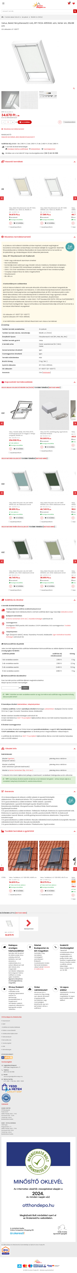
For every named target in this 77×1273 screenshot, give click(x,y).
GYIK (3, 1046)
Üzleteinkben (35, 149)
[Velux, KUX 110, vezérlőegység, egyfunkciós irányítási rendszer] (54, 410)
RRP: (3, 112)
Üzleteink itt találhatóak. (42, 968)
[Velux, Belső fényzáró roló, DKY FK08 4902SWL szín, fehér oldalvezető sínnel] (54, 549)
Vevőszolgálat (6, 1043)
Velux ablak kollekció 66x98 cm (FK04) (17, 387)
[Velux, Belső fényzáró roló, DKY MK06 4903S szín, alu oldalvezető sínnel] (23, 481)
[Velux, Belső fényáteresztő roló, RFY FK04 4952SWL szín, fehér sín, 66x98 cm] (23, 186)
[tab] (38, 161)
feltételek (46, 372)
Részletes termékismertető (14, 129)
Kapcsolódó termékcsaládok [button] (18, 382)
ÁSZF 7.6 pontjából (24, 718)
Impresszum (6, 1021)
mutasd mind (54, 387)
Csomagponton (49, 149)
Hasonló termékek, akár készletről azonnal (17, 137)
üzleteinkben (49, 709)
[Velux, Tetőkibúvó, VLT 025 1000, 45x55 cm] (23, 856)
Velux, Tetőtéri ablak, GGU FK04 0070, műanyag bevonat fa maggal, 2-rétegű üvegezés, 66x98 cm (22, 433)
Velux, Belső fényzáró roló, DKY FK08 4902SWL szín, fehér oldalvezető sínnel (53, 572)
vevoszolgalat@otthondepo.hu (13, 1076)
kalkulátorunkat (66, 612)
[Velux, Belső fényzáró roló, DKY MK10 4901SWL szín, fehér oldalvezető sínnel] (54, 481)
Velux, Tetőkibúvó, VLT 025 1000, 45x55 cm (23, 877)
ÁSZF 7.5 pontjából (29, 736)
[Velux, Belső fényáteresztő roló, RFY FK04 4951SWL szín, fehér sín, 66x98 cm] (9, 923)
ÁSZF (3, 1024)
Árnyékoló (25, 17)
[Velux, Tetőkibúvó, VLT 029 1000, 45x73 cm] (54, 856)
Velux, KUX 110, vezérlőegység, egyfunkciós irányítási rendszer (54, 433)
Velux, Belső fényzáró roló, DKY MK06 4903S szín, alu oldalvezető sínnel (21, 503)
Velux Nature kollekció (11, 458)
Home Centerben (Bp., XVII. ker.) (21, 770)
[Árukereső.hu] (6, 1098)
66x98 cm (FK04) (37, 17)
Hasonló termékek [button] (14, 161)
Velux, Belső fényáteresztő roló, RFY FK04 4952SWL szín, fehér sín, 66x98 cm (22, 209)
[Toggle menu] (3, 3)
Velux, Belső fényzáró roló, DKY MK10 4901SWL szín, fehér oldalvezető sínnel (52, 503)
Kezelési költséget (35, 619)
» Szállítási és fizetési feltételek (10, 1027)
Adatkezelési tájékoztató (10, 1033)
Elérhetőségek (6, 1049)
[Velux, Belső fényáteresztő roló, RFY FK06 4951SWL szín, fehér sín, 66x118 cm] (54, 186)
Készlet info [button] (11, 748)
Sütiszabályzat (6, 1037)
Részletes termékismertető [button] (17, 237)
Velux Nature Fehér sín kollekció (14, 527)
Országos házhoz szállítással (17, 149)
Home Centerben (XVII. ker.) (17, 619)
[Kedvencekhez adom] (10, 223)
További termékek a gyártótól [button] (19, 831)
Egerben (11, 758)
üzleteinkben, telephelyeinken (28, 704)
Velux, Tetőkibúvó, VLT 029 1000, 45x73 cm (54, 877)
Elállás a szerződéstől (8, 1030)
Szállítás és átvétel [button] (13, 600)
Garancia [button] (9, 791)
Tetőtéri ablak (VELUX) (12, 17)
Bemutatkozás (6, 1040)
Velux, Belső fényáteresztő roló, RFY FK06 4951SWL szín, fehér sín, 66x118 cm (53, 209)
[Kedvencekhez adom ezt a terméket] (60, 122)
